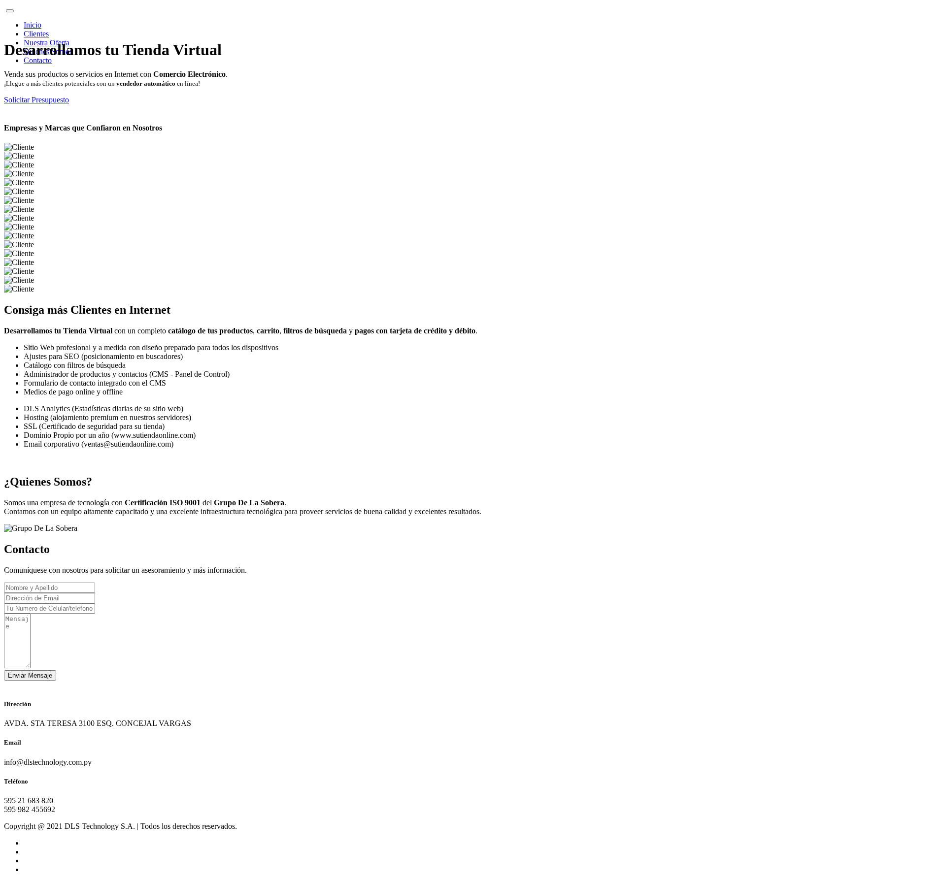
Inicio (32, 25)
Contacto (38, 60)
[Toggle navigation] (10, 10)
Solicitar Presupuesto (36, 100)
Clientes (36, 34)
